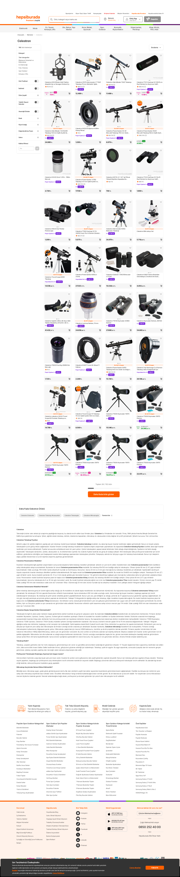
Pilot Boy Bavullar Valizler (84, 795)
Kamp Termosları (22, 752)
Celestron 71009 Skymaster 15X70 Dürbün (117, 415)
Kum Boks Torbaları (112, 768)
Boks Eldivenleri (111, 795)
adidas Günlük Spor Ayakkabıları (56, 733)
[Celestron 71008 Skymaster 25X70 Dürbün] (149, 398)
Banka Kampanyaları (53, 836)
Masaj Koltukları (111, 757)
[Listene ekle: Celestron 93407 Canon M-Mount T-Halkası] (99, 338)
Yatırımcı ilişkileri (22, 819)
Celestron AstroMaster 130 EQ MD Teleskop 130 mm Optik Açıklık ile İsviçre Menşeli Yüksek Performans (56, 132)
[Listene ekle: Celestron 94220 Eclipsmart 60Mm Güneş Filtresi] (99, 101)
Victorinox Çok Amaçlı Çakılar (56, 768)
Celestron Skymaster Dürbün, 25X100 (149, 321)
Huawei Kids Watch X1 (143, 745)
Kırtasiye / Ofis (23, 74)
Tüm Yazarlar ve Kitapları (144, 731)
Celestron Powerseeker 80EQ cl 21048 (86, 275)
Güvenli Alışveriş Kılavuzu (25, 836)
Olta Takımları (21, 762)
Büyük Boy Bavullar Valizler (85, 733)
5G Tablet (139, 769)
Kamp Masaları (21, 786)
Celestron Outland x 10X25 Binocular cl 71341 (118, 275)
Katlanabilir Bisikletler (113, 754)
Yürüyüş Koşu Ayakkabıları (25, 793)
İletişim (19, 843)
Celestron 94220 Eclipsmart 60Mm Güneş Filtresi (87, 129)
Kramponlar (20, 755)
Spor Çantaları (110, 771)
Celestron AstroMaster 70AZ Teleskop (118, 82)
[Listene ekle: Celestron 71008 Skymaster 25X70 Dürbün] (160, 387)
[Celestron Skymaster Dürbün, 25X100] (149, 305)
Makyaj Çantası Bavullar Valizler (86, 761)
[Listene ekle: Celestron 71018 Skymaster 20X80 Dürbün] (130, 294)
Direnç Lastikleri (111, 737)
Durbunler (109, 775)
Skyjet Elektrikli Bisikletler (54, 761)
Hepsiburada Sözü (142, 728)
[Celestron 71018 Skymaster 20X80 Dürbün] (119, 305)
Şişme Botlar (110, 730)
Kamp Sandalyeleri (23, 758)
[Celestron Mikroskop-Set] (149, 213)
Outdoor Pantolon (111, 781)
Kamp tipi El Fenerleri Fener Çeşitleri (87, 751)
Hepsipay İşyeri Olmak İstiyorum (56, 819)
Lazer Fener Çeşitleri (83, 744)
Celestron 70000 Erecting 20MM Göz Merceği (57, 366)
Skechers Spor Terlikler (53, 792)
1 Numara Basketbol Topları (85, 781)
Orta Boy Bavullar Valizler (84, 737)
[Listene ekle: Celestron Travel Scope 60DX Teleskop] (69, 247)
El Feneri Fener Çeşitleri (83, 730)
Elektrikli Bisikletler (23, 728)
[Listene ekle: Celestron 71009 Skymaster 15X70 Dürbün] (130, 387)
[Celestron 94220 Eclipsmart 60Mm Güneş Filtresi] (88, 113)
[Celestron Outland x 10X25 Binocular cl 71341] (119, 259)
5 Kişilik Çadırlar (111, 761)
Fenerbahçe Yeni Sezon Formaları (27, 745)
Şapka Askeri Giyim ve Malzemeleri (87, 768)
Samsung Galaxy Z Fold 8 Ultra (146, 782)
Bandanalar (109, 744)
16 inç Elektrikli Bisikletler (84, 757)
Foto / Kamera (23, 68)
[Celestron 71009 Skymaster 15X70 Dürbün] (119, 398)
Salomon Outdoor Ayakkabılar (56, 744)
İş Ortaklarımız (21, 815)
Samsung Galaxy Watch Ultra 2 (146, 789)
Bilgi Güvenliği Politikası (24, 833)
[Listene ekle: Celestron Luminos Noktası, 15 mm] (99, 294)
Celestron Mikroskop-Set (145, 231)
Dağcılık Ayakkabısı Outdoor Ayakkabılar (89, 775)
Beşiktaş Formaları (23, 772)
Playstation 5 (140, 762)
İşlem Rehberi (50, 839)
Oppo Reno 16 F (141, 776)
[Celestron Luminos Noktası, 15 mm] (88, 305)
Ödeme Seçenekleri (52, 833)
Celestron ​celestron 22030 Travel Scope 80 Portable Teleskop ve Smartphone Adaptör (56, 417)
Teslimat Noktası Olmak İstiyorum (57, 829)
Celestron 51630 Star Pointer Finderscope (54, 230)
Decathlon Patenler (52, 788)
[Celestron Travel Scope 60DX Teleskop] (57, 259)
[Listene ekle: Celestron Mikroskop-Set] (160, 202)
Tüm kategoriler (24, 57)
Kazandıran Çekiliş (142, 758)
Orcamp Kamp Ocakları (53, 764)
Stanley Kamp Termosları (54, 730)
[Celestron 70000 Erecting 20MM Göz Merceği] (57, 350)
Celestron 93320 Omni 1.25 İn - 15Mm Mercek (57, 178)
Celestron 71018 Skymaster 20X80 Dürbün (118, 322)
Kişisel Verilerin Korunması (25, 829)
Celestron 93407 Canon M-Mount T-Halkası (88, 366)
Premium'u (30, 20)
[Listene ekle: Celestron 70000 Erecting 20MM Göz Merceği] (69, 338)
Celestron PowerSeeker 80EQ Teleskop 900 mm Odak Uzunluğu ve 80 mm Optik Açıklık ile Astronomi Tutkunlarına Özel (118, 369)
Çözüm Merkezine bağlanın (150, 813)
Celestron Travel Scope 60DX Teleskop (55, 278)
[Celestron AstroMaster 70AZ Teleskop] (119, 67)
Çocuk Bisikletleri (22, 731)
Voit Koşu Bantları (52, 778)
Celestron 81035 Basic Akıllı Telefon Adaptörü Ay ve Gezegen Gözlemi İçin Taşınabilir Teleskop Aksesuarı (57, 83)
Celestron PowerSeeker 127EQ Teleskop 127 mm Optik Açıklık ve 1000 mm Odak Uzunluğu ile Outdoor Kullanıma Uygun (88, 181)
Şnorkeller (109, 751)
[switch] (36, 81)
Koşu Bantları (21, 741)
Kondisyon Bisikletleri (23, 769)
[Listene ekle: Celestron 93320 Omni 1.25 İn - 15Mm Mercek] (69, 150)
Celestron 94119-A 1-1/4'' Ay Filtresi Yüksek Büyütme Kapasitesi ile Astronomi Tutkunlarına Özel (118, 178)
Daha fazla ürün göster (104, 494)
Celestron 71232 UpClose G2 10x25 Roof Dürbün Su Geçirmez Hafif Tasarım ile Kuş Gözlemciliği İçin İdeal (149, 178)
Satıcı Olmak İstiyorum (53, 815)
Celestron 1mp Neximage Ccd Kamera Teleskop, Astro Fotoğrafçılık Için (149, 368)
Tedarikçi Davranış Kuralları (55, 822)
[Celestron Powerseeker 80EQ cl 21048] (88, 259)
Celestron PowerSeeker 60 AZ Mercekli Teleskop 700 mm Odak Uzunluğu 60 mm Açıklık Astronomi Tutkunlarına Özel (117, 132)
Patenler (19, 734)
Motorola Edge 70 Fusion (144, 765)
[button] (57, 93)
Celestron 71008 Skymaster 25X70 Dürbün (148, 417)
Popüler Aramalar (141, 734)
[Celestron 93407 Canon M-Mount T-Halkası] (88, 350)
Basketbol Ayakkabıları (113, 764)
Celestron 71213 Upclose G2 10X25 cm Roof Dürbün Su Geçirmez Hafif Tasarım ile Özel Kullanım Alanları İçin (149, 83)
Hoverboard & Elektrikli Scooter (27, 779)
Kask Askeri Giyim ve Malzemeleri (87, 778)
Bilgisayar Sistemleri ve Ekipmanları (26, 61)
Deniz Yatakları (111, 792)
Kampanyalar (97, 13)
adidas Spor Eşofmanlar (53, 771)
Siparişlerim (69, 13)
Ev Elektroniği (23, 65)
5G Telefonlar (140, 772)
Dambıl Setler (21, 782)
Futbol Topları (21, 776)
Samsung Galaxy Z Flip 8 (144, 786)
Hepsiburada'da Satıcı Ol (155, 13)
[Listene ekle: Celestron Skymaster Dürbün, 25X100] (160, 294)
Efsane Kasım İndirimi (142, 741)
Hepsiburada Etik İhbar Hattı (149, 836)
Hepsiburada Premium (139, 13)
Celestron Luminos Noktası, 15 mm (87, 323)
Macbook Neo (140, 755)
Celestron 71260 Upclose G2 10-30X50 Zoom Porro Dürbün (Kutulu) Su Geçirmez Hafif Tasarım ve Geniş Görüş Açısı (87, 232)
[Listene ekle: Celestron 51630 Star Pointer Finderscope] (69, 202)
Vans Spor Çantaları (52, 785)
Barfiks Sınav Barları (23, 765)
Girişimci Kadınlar (109, 13)
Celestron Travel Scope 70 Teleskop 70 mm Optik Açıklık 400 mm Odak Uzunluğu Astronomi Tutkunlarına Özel (88, 415)
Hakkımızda (20, 812)
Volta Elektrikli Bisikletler (54, 747)
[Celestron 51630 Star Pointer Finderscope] (57, 213)
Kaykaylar (109, 785)
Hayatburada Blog (52, 812)
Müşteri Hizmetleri (123, 13)
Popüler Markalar (141, 738)
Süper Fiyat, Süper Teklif (83, 13)
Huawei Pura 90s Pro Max (144, 748)
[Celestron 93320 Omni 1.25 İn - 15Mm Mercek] (57, 162)
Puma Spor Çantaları (53, 781)
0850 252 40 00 (149, 827)
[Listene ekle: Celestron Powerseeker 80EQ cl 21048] (99, 247)
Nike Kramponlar (51, 751)
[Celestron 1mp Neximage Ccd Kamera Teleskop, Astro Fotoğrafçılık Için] (149, 350)
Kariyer (19, 826)
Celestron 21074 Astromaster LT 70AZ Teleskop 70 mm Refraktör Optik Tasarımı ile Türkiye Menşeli (88, 83)
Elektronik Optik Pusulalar (114, 733)
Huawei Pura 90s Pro (142, 752)
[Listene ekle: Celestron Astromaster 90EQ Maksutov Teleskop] (130, 202)
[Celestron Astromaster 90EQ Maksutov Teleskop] (119, 213)
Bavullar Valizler (22, 738)
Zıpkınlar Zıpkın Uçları (113, 747)
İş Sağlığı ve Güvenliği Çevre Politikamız (30, 839)
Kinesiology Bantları (112, 778)
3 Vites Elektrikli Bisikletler (84, 747)
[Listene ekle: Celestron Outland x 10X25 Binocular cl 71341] (130, 247)
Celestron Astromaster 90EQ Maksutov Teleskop (115, 230)
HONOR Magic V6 (141, 793)
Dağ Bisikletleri (111, 740)
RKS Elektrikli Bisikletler (54, 740)
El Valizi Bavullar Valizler (84, 754)
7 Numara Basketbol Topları (85, 785)
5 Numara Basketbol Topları (85, 788)
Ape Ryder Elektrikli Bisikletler (56, 757)
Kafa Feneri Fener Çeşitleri (84, 740)
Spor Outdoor (23, 71)
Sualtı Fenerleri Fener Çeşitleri (85, 771)
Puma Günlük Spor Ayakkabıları (56, 737)
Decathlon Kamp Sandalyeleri (56, 754)
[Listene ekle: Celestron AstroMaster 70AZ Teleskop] (130, 55)
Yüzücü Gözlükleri (23, 789)
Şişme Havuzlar (22, 748)
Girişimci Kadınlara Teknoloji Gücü (57, 826)
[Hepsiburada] (28, 17)
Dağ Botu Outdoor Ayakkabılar (86, 792)
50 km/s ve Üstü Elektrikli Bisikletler (87, 764)
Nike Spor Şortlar (51, 795)
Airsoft (108, 788)
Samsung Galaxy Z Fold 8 (144, 779)
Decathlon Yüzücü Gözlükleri (55, 775)
